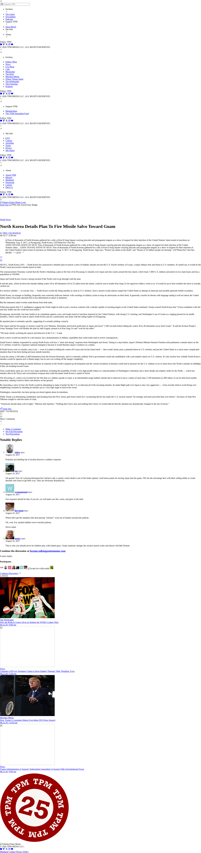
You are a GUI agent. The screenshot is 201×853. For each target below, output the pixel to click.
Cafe (7, 69)
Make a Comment (13, 429)
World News (5, 219)
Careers (8, 185)
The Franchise (11, 84)
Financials (9, 182)
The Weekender (12, 81)
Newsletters (10, 17)
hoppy (18, 538)
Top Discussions (12, 434)
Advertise (9, 143)
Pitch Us (9, 187)
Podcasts (9, 19)
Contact (8, 140)
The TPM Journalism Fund (17, 113)
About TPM (10, 175)
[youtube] (12, 44)
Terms (8, 145)
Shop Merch (10, 27)
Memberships (11, 111)
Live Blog (9, 67)
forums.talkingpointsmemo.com (47, 551)
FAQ (7, 138)
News (8, 64)
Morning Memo (12, 76)
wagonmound (21, 492)
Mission (8, 177)
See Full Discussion (14, 431)
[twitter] (6, 849)
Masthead (9, 180)
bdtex (17, 452)
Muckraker (10, 72)
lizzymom (19, 510)
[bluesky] (1, 44)
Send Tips (4, 205)
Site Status (9, 150)
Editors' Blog (11, 62)
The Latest (10, 14)
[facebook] (4, 44)
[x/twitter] (6, 44)
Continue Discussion (9, 573)
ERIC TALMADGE (12, 233)
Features (9, 86)
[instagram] (9, 44)
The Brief (9, 74)
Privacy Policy (22, 852)
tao (16, 471)
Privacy (8, 148)
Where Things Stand (14, 79)
